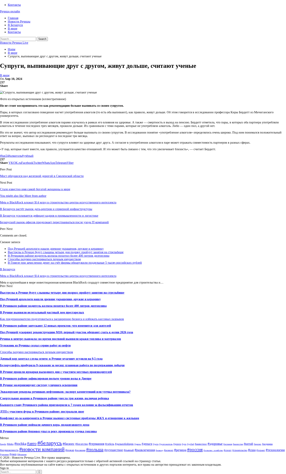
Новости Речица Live (14, 42)
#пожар (69, 450)
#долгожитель (166, 444)
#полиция (80, 450)
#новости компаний (42, 449)
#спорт (228, 450)
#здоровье (215, 444)
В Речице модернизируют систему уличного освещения (38, 385)
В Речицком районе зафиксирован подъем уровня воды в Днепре (45, 378)
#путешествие (113, 450)
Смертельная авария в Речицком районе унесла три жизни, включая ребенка (54, 398)
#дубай (190, 444)
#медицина (267, 444)
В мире (12, 28)
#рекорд (159, 450)
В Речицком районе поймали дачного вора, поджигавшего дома (44, 424)
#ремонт (168, 450)
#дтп (184, 444)
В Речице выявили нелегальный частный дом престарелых (42, 312)
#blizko (10, 444)
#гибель (109, 443)
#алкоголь (15, 155)
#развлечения (145, 450)
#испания (227, 444)
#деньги (147, 443)
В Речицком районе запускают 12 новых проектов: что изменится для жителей (55, 325)
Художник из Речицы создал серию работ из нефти (35, 345)
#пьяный (129, 450)
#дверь (137, 444)
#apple (3, 444)
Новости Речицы (19, 21)
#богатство (81, 443)
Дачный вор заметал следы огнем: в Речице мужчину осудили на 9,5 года (51, 358)
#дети (156, 444)
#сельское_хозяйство (213, 450)
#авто (32, 443)
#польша (95, 449)
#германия (96, 444)
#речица (180, 450)
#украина (4, 454)
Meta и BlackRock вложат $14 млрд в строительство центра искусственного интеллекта (58, 276)
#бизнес (69, 444)
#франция (21, 454)
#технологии (275, 450)
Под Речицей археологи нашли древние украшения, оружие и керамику (56, 248)
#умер (13, 454)
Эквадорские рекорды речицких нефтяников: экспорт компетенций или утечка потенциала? (65, 391)
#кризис (257, 444)
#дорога (177, 444)
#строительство (239, 450)
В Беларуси (15, 25)
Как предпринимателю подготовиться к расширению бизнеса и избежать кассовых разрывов (62, 319)
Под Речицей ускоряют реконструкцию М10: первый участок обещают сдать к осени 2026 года (66, 332)
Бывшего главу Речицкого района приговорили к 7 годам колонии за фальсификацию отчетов (66, 405)
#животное (201, 444)
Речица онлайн (10, 11)
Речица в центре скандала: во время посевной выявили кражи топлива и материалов (60, 338)
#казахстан (238, 444)
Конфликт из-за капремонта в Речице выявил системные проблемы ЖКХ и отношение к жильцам (69, 418)
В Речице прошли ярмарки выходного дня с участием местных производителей (56, 372)
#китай (248, 444)
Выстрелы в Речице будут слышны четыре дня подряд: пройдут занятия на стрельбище (66, 252)
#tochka (20, 444)
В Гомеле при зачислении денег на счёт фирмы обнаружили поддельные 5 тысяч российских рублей (75, 262)
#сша (252, 450)
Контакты (14, 4)
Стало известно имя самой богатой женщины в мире (35, 189)
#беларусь (49, 443)
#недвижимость (9, 450)
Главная (13, 18)
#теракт (260, 450)
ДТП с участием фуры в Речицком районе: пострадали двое (42, 411)
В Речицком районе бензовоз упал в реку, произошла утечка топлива (48, 431)
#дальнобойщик (124, 443)
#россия (195, 449)
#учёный (27, 155)
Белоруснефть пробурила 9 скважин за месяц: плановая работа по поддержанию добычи (62, 365)
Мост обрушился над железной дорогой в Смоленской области (42, 176)
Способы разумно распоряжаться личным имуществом (44, 259)
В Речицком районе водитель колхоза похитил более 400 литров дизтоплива (58, 255)
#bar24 (4, 155)
